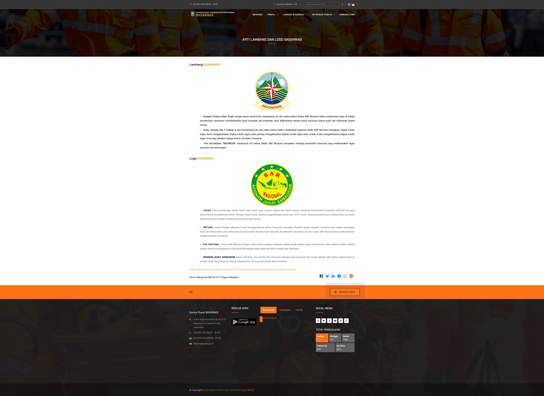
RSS (252, 390)
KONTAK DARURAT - (286, 4)
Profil (272, 14)
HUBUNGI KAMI (347, 14)
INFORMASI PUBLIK (322, 14)
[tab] (268, 310)
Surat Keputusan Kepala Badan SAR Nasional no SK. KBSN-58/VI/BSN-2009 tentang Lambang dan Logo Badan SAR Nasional (246, 270)
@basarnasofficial (268, 318)
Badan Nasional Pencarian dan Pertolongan (224, 390)
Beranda (258, 14)
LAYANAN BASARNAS (294, 14)
